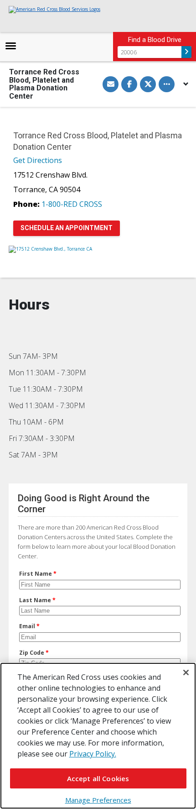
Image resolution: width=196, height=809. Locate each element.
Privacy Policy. (92, 754)
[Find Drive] (186, 52)
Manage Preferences (98, 799)
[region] (98, 735)
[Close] (186, 672)
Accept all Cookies (98, 778)
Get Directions (37, 160)
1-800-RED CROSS (71, 204)
